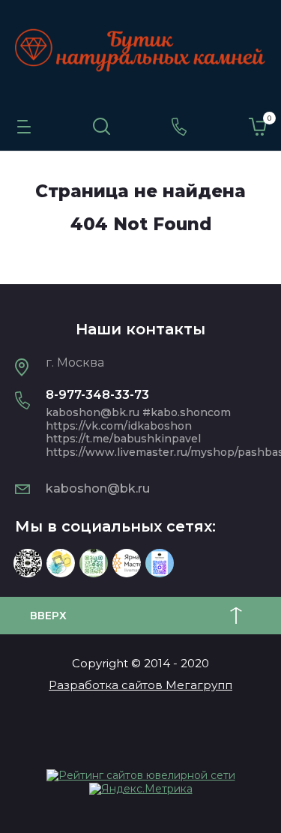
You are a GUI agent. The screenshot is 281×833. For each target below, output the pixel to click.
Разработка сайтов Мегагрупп (140, 685)
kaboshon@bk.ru (98, 488)
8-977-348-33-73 (97, 395)
